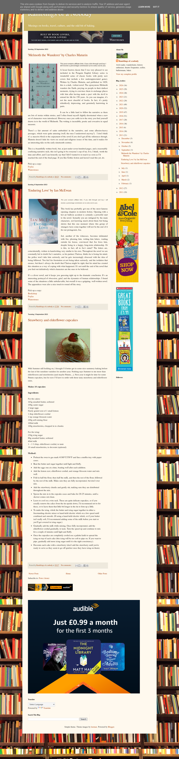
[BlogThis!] (79, 177)
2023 (121, 96)
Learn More (144, 7)
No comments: (66, 177)
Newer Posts (33, 573)
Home (68, 573)
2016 (121, 123)
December (126, 138)
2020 (121, 108)
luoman (94, 726)
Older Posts (102, 573)
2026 (121, 85)
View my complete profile (126, 74)
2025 (121, 89)
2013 (121, 135)
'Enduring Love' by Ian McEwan (49, 190)
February (125, 183)
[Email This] (76, 177)
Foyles (31, 166)
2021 (121, 104)
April (124, 175)
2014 (121, 131)
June (124, 172)
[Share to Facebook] (84, 177)
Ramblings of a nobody (129, 61)
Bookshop (32, 293)
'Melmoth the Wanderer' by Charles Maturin (58, 55)
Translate (47, 708)
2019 (121, 112)
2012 (121, 188)
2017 (121, 119)
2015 (121, 127)
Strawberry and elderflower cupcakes (53, 320)
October (125, 146)
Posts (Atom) (44, 578)
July (123, 168)
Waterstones (33, 169)
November (126, 142)
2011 (121, 192)
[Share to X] (82, 177)
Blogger (111, 726)
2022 (121, 100)
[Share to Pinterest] (87, 177)
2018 (121, 116)
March (124, 179)
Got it (156, 7)
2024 (121, 93)
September (126, 150)
